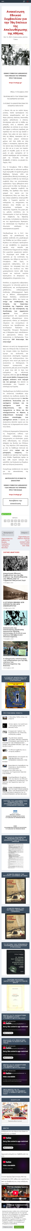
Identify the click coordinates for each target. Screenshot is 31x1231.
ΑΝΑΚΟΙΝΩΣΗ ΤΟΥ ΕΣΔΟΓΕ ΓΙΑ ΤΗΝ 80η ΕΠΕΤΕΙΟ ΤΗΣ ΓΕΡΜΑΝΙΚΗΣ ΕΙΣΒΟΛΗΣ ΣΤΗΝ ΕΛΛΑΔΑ (15, 759)
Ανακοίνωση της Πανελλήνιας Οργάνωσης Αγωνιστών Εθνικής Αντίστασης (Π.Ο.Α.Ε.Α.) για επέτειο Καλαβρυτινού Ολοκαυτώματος (14, 632)
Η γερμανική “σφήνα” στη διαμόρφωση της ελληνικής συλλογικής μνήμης (17, 732)
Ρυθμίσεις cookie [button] (7, 1227)
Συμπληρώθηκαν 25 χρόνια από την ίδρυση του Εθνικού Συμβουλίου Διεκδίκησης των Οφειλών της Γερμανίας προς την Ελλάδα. (15, 780)
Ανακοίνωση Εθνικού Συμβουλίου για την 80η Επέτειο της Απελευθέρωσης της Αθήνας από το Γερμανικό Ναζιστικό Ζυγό (15, 576)
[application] (15, 1028)
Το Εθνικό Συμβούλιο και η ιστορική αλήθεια (17, 750)
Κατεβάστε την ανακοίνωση (15, 502)
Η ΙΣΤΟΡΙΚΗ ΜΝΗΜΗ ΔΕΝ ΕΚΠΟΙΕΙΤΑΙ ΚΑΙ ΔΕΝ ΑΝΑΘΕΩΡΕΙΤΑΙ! (13, 604)
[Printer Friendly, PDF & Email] (6, 514)
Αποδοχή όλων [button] (19, 1227)
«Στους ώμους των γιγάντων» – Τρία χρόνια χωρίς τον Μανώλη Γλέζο (18, 725)
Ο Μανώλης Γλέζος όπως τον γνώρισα (17, 717)
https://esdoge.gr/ (15, 83)
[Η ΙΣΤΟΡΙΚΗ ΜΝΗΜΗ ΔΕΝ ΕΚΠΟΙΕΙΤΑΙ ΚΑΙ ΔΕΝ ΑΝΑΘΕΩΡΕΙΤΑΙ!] (15, 592)
